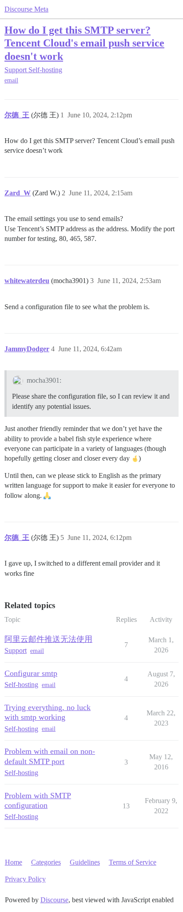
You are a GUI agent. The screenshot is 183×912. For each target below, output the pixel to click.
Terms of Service (132, 862)
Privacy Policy (25, 879)
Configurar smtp (30, 673)
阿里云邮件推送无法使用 (48, 639)
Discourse (54, 900)
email (11, 80)
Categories (46, 862)
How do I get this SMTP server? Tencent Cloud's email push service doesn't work (84, 43)
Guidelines (85, 862)
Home (13, 862)
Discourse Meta (26, 9)
